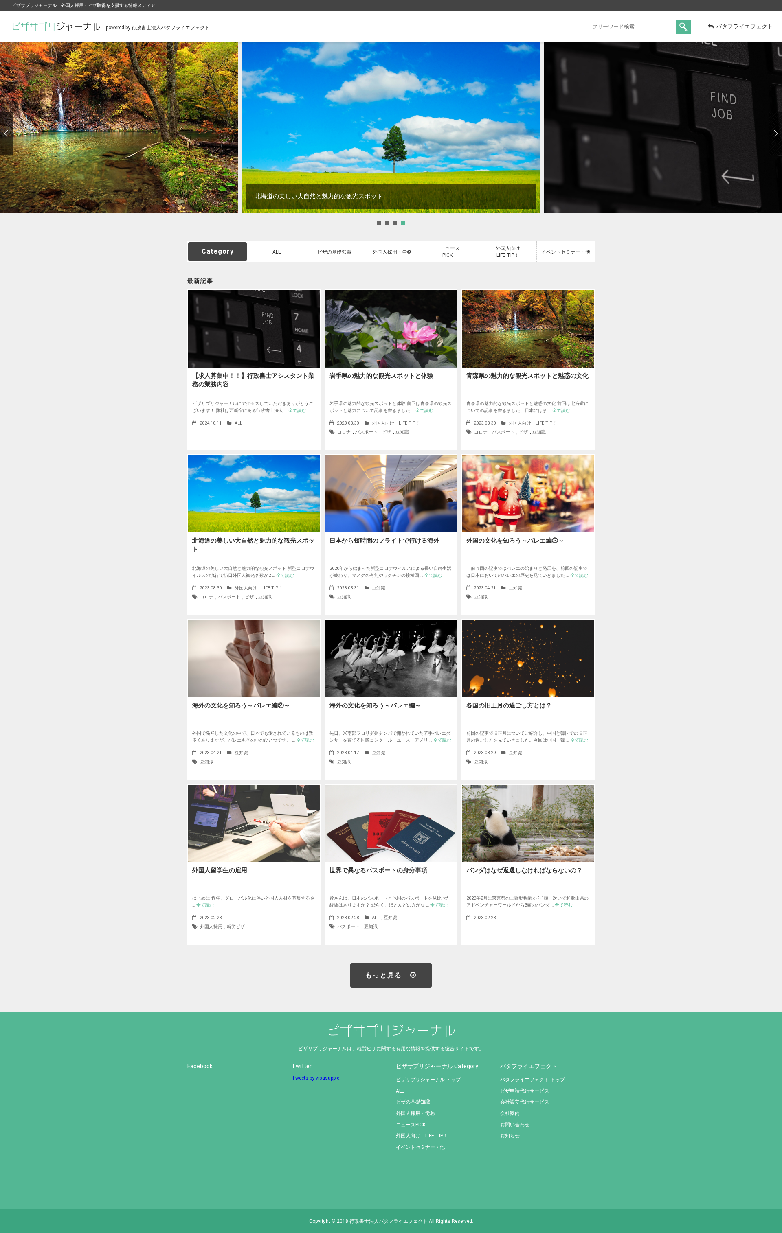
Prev (6, 133)
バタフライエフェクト (744, 26)
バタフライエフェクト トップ (532, 1079)
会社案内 (510, 1113)
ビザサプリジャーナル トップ (428, 1079)
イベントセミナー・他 (565, 252)
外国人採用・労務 (392, 252)
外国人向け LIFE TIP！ (510, 251)
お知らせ (510, 1136)
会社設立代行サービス (524, 1102)
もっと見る (383, 975)
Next (775, 133)
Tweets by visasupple (315, 1078)
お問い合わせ (514, 1125)
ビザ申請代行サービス (524, 1091)
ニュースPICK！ (450, 251)
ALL (276, 252)
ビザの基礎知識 (334, 252)
